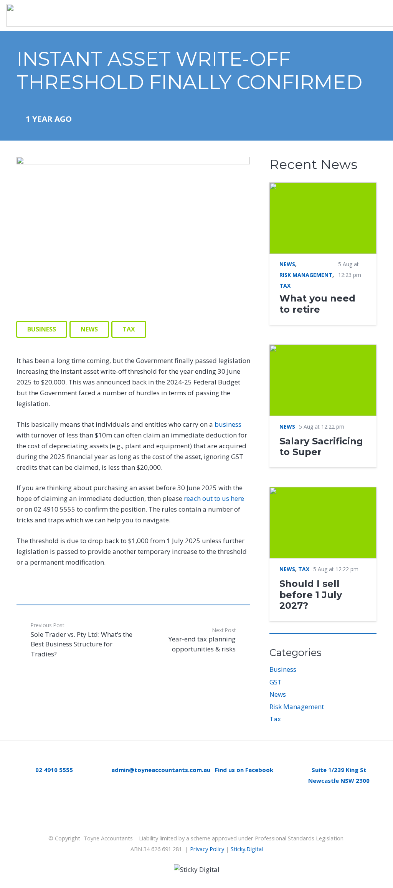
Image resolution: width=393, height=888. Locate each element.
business (228, 424)
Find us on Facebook (244, 770)
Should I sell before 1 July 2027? (310, 594)
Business (282, 669)
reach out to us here (214, 498)
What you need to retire (317, 304)
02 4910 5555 (54, 770)
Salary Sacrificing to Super (321, 447)
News (277, 694)
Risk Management (296, 706)
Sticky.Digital (247, 849)
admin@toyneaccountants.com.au (160, 770)
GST (275, 682)
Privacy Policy (207, 849)
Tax (275, 718)
